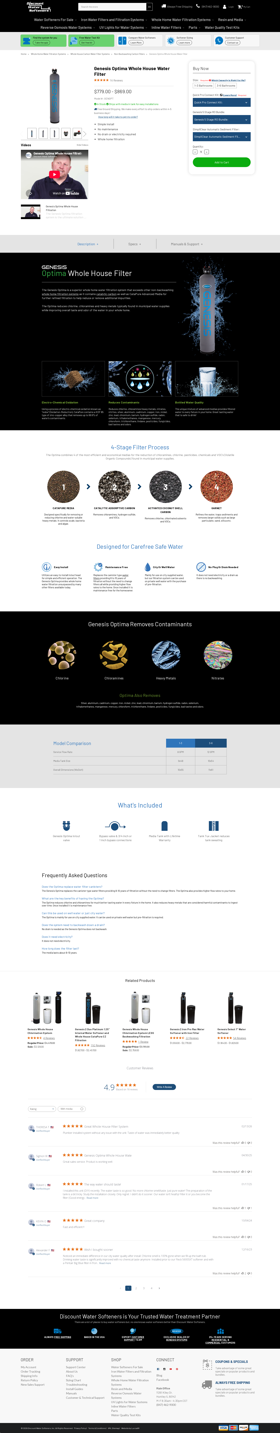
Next (86, 134)
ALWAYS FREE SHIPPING (232, 1383)
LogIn (231, 6)
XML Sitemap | (114, 1428)
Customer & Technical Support (85, 1397)
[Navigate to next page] (159, 1288)
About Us (72, 1371)
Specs (133, 244)
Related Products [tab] (140, 980)
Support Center (76, 1367)
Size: (219, 80)
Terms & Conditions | (97, 1428)
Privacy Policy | (80, 1428)
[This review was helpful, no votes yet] (243, 1143)
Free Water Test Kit (89, 37)
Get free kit (86, 42)
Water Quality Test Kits (222, 27)
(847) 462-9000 (210, 6)
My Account (28, 1367)
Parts (193, 27)
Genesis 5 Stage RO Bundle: (209, 112)
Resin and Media (231, 19)
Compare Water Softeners (142, 37)
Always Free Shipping (179, 6)
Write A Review (164, 1087)
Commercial (213, 1342)
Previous (23, 134)
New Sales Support (33, 1384)
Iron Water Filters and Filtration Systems (113, 19)
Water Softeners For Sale (54, 19)
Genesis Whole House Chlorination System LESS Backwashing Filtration (138, 1033)
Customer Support (234, 37)
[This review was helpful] (243, 1273)
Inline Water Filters (167, 27)
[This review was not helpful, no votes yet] (248, 1143)
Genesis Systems (176, 1339)
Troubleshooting (76, 1384)
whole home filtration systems (60, 294)
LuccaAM (135, 1428)
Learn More (136, 42)
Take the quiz (41, 42)
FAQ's (70, 1376)
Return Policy (29, 1380)
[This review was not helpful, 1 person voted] (248, 1208)
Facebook (162, 1379)
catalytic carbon (106, 294)
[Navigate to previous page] (120, 1288)
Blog (159, 1375)
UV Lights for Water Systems (122, 27)
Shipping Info (29, 1376)
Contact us (232, 42)
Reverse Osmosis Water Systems (66, 27)
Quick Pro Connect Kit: (219, 94)
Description (86, 244)
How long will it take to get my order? (118, 116)
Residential (219, 1339)
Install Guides (74, 1389)
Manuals (71, 1393)
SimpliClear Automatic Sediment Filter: (216, 129)
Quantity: (198, 146)
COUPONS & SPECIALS (231, 1362)
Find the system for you (45, 37)
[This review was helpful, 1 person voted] (243, 1208)
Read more (92, 1197)
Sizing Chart (73, 1380)
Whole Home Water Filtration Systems (181, 19)
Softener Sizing (185, 37)
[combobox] (42, 1109)
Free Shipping (62, 1337)
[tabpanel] (32, 134)
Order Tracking (30, 1371)
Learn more (184, 42)
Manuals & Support (185, 244)
